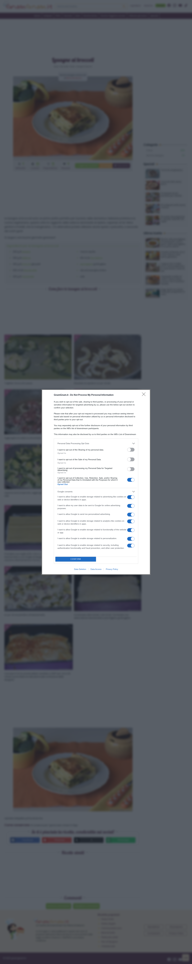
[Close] (144, 395)
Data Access (96, 569)
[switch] (131, 450)
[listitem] (96, 443)
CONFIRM (76, 559)
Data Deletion (80, 569)
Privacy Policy (112, 569)
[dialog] (96, 482)
